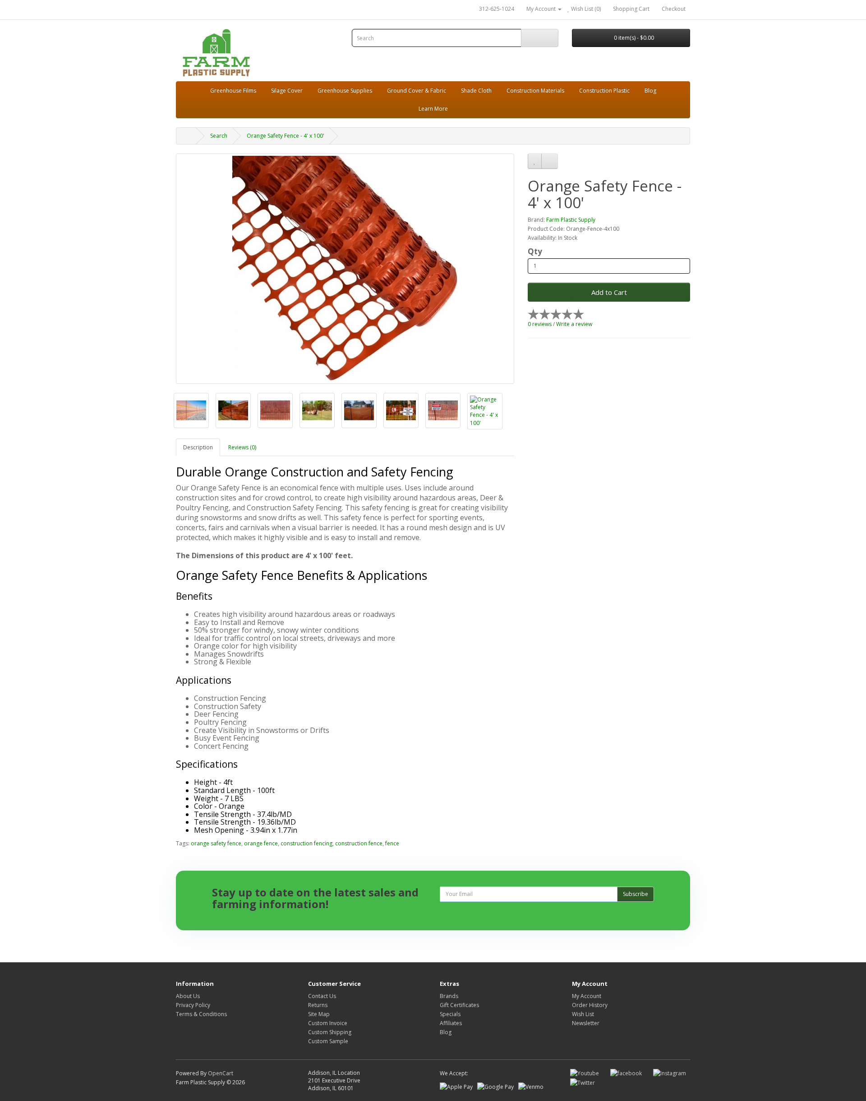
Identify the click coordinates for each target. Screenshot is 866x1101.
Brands (449, 996)
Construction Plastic (604, 90)
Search (218, 136)
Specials (450, 1014)
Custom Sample (328, 1041)
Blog (650, 90)
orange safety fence (216, 843)
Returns (317, 1005)
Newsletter (585, 1023)
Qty (535, 251)
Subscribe (635, 894)
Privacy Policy (193, 1005)
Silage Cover (287, 90)
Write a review (574, 324)
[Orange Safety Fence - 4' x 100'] (345, 269)
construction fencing (306, 843)
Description (198, 447)
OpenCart (220, 1073)
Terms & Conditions (201, 1014)
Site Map (319, 1014)
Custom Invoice (327, 1023)
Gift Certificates (459, 1005)
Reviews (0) (242, 447)
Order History (590, 1005)
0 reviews (540, 324)
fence (392, 843)
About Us (188, 996)
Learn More (433, 108)
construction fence (358, 843)
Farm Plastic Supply (570, 220)
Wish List (583, 1014)
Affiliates (451, 1023)
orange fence (261, 843)
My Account (586, 996)
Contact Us (322, 996)
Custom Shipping (329, 1032)
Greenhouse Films (233, 90)
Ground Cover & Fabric (416, 90)
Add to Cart (609, 292)
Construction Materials (535, 90)
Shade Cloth (476, 90)
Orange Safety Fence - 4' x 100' (285, 136)
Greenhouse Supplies (345, 90)
